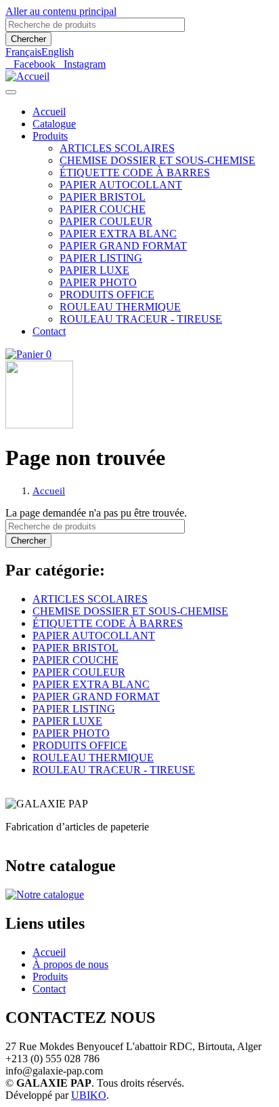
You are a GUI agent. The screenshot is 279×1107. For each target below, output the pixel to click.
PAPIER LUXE (94, 270)
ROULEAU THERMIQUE (120, 307)
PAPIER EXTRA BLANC (118, 233)
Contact (49, 331)
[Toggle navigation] (10, 92)
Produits (50, 136)
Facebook (35, 64)
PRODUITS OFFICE (107, 294)
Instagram (85, 64)
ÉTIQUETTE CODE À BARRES (135, 172)
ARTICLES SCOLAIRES (117, 148)
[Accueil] (27, 76)
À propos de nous (70, 964)
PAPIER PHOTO (98, 282)
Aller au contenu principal (60, 11)
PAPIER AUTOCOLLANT (121, 184)
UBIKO (88, 1095)
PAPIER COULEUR (106, 221)
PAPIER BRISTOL (103, 197)
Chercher (28, 39)
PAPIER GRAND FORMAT (123, 245)
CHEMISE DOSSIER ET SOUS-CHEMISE (157, 160)
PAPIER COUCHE (103, 209)
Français (23, 52)
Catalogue (54, 123)
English (57, 52)
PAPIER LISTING (101, 258)
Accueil (49, 111)
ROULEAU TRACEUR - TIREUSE (141, 319)
